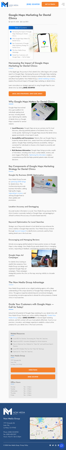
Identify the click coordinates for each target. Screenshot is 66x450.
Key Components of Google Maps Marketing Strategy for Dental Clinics (20, 45)
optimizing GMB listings (18, 182)
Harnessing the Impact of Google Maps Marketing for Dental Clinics (21, 34)
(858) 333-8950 (33, 4)
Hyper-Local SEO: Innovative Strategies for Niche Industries (30, 341)
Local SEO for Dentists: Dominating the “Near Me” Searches (30, 339)
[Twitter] (53, 445)
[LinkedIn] (58, 445)
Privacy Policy (24, 445)
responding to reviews (16, 193)
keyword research (20, 231)
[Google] (55, 445)
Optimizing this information (37, 155)
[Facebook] (50, 445)
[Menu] (63, 4)
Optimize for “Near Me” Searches (22, 352)
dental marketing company (47, 79)
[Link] (9, 4)
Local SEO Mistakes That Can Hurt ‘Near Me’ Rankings (28, 349)
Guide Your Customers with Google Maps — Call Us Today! (21, 56)
